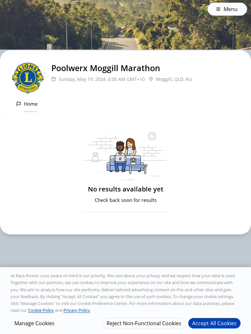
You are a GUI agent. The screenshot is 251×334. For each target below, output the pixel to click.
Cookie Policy (41, 310)
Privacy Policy (76, 310)
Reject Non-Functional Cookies (144, 323)
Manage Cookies (34, 323)
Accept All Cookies (214, 323)
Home (31, 103)
